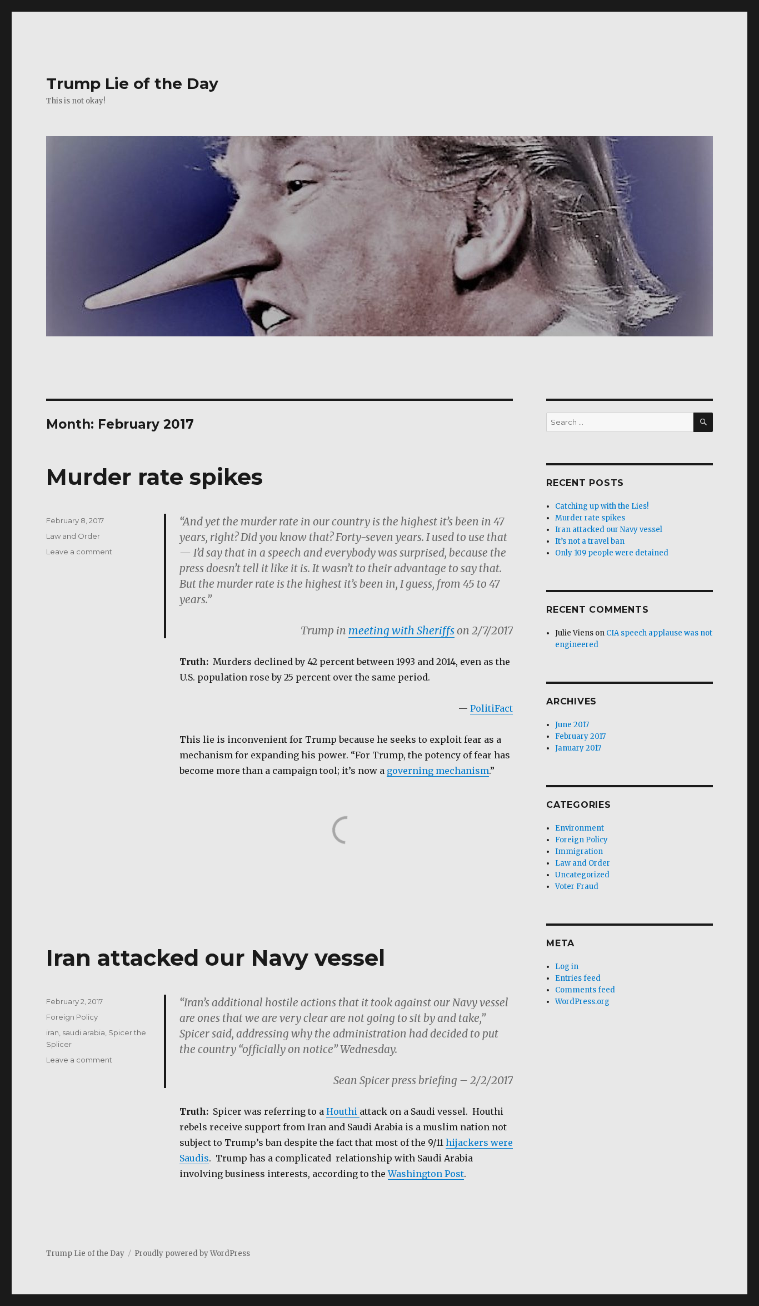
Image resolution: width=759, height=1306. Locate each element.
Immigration (579, 851)
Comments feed (585, 990)
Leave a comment (79, 551)
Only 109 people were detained (611, 553)
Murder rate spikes (154, 476)
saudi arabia (83, 1032)
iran (52, 1032)
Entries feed (578, 978)
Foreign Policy (72, 1016)
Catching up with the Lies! (601, 506)
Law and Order (73, 536)
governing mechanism (438, 770)
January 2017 (578, 748)
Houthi (342, 1111)
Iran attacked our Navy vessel (215, 957)
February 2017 (580, 736)
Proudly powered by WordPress (192, 1253)
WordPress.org (582, 1001)
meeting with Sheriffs (401, 630)
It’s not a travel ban (590, 541)
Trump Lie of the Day (132, 83)
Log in (566, 966)
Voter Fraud (576, 886)
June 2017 (572, 724)
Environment (579, 828)
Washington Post (426, 1173)
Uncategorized (582, 875)
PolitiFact (491, 708)
